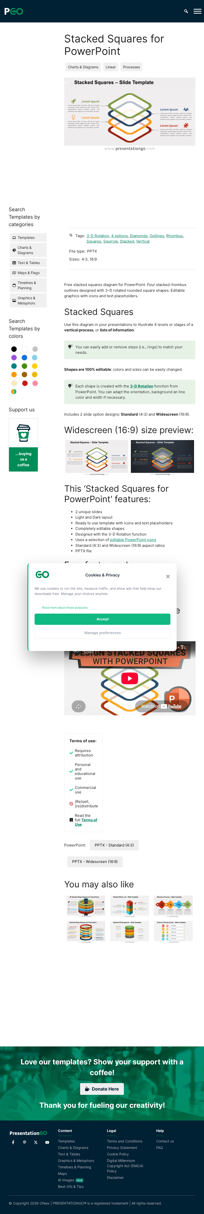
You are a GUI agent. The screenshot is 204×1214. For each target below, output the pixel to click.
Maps (62, 1173)
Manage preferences (102, 633)
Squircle (110, 241)
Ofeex (45, 1203)
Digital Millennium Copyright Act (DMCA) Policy (125, 1165)
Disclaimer (115, 1177)
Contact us (165, 1141)
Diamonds (139, 235)
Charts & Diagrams (83, 67)
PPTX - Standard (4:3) (114, 845)
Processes (131, 67)
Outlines (157, 235)
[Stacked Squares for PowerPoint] (97, 458)
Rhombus (174, 235)
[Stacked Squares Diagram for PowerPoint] (162, 458)
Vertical (143, 241)
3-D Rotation (98, 235)
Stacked (127, 241)
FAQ (159, 1147)
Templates (66, 1141)
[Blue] (24, 358)
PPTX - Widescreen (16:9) (95, 861)
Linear (111, 67)
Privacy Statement (122, 1147)
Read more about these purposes (65, 607)
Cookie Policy (118, 1154)
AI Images (66, 1180)
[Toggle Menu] (198, 11)
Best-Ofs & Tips (71, 1186)
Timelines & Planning (74, 1167)
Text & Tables (69, 1154)
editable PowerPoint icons (133, 539)
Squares (94, 241)
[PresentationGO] (13, 11)
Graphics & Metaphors (76, 1160)
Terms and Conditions (124, 1141)
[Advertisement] (132, 186)
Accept (103, 619)
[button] (167, 576)
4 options (119, 235)
